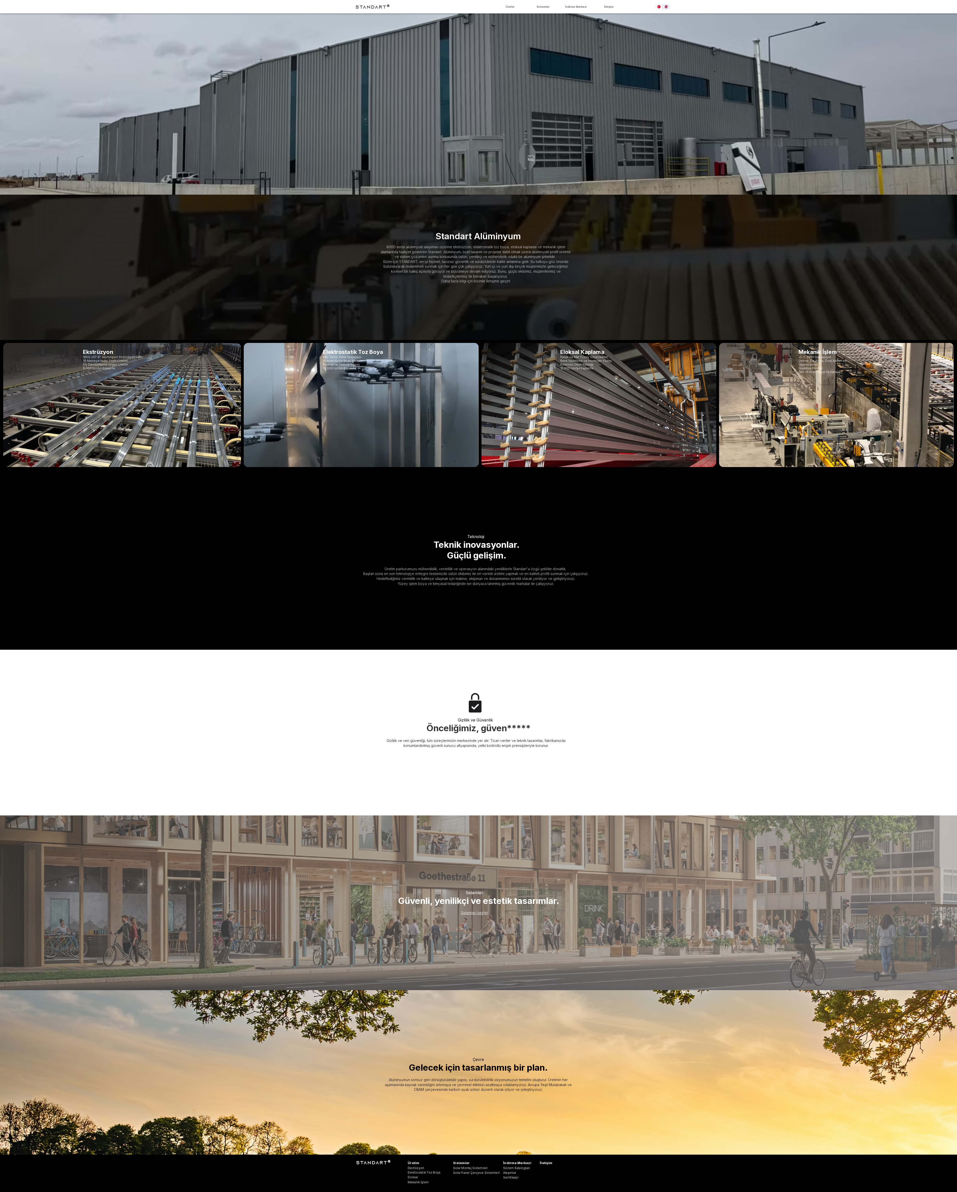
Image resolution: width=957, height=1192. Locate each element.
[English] (666, 6)
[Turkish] (658, 6)
